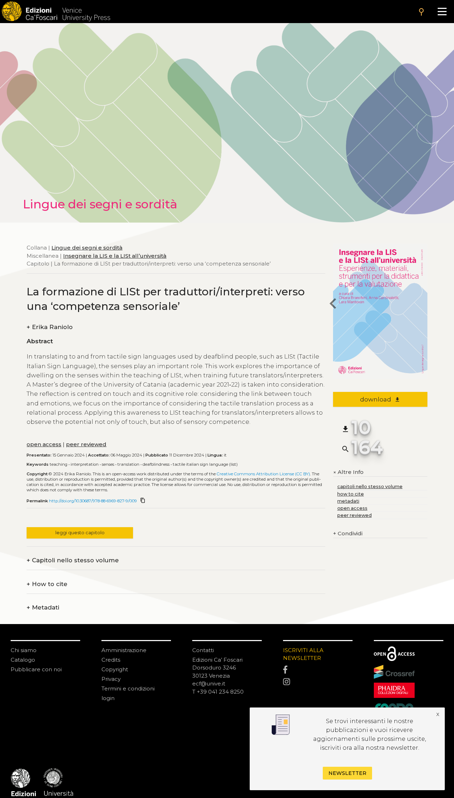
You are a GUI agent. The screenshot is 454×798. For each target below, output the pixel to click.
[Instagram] (318, 682)
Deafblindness (156, 464)
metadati (348, 501)
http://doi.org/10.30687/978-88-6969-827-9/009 (93, 500)
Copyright (114, 669)
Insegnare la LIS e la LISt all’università (114, 255)
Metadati (43, 607)
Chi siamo (24, 650)
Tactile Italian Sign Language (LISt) (205, 464)
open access (44, 444)
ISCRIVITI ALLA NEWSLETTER (303, 654)
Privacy (111, 679)
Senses (108, 464)
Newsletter (347, 773)
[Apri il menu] (442, 11)
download (380, 399)
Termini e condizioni (128, 688)
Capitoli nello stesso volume (73, 560)
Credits (110, 659)
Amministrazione (123, 650)
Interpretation (85, 464)
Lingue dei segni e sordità (86, 247)
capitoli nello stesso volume (370, 486)
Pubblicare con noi (36, 669)
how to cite (350, 494)
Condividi (347, 533)
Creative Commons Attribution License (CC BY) (263, 473)
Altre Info (348, 472)
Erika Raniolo (50, 327)
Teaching (58, 464)
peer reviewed (86, 444)
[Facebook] (318, 670)
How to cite (47, 584)
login (108, 698)
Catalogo (23, 659)
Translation (128, 464)
